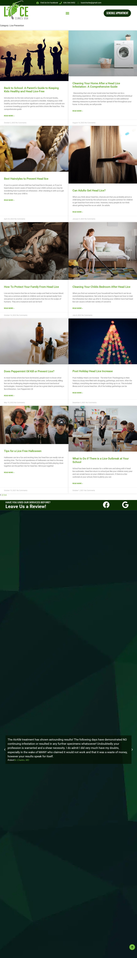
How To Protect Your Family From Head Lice (31, 286)
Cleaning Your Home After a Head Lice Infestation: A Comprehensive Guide (96, 85)
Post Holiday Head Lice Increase (93, 371)
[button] (67, 13)
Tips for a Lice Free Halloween (22, 451)
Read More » (9, 116)
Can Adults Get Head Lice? (89, 190)
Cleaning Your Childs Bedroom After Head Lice (101, 286)
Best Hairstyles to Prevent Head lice (26, 178)
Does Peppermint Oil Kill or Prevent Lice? (29, 371)
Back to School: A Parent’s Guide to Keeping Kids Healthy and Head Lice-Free (31, 89)
